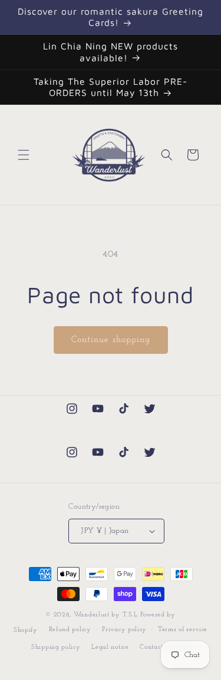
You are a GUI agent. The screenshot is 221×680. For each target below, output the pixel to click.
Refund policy (70, 629)
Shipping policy (56, 647)
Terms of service (182, 629)
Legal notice (109, 647)
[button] (24, 155)
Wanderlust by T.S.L (106, 615)
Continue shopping (110, 340)
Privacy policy (124, 629)
